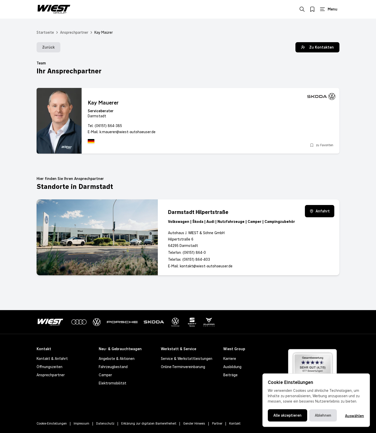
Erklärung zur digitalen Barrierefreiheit (148, 423)
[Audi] (79, 322)
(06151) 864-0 (194, 252)
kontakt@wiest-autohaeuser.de (206, 266)
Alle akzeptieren (287, 415)
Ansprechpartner (74, 32)
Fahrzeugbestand (113, 366)
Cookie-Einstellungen (52, 423)
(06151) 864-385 (108, 125)
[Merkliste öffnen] (312, 9)
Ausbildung (232, 366)
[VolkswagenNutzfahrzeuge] (175, 322)
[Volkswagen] (97, 322)
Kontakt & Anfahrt (52, 358)
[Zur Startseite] (51, 322)
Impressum (81, 423)
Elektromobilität (112, 383)
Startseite (45, 32)
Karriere (229, 358)
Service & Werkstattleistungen (186, 358)
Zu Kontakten (321, 47)
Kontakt (234, 423)
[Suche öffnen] (302, 9)
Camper (105, 375)
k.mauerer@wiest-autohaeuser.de (127, 132)
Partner (217, 423)
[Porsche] (122, 322)
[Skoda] (154, 322)
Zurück (48, 47)
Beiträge (230, 375)
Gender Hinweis (194, 423)
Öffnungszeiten (49, 366)
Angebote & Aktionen (117, 358)
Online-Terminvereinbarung (183, 366)
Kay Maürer (103, 32)
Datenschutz (105, 423)
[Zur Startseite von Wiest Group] (54, 9)
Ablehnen (323, 415)
